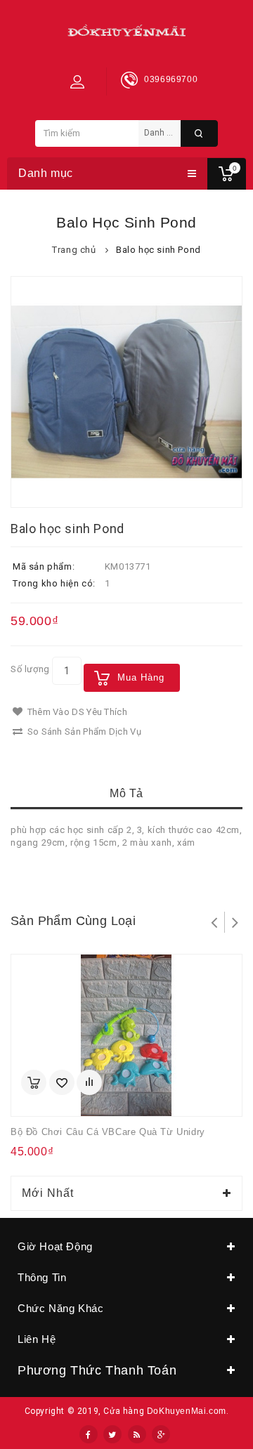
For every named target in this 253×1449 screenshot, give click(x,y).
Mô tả (126, 793)
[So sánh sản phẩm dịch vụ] (89, 1082)
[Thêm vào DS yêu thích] (61, 1082)
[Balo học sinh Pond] (126, 392)
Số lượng (30, 669)
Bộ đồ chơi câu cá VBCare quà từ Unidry (108, 1132)
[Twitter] (112, 1434)
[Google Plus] (161, 1434)
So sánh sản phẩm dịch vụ (83, 731)
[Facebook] (88, 1434)
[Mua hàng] (33, 1082)
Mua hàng (140, 677)
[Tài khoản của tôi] (77, 81)
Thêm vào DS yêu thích (76, 712)
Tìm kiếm (199, 133)
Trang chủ (74, 249)
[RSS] (137, 1434)
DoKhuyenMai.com (186, 1411)
